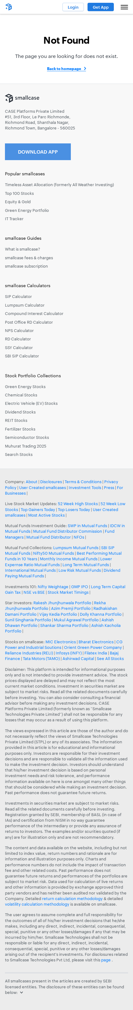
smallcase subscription (26, 266)
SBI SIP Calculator (22, 355)
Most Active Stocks (46, 515)
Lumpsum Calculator (25, 305)
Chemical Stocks (21, 394)
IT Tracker (14, 218)
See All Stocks (110, 658)
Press (109, 487)
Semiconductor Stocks (27, 437)
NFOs (79, 537)
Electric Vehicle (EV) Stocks (31, 403)
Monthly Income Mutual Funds (68, 558)
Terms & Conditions (83, 481)
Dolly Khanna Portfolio (101, 614)
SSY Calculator (19, 347)
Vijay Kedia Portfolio (58, 614)
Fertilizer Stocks (20, 428)
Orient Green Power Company (93, 647)
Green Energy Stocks (25, 386)
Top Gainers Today (38, 509)
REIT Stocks (16, 420)
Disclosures (51, 481)
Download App (38, 152)
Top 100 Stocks (19, 193)
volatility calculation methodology (37, 904)
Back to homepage (64, 68)
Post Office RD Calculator (29, 322)
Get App (101, 7)
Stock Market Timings (68, 592)
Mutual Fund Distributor (48, 537)
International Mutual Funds (30, 570)
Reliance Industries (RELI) (29, 652)
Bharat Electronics (96, 641)
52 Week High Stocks (78, 503)
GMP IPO (79, 586)
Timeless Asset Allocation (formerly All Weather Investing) (59, 184)
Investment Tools (85, 487)
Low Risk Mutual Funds (79, 570)
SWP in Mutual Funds (87, 525)
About (31, 481)
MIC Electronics (60, 641)
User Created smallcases (42, 487)
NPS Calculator (19, 330)
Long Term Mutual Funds (85, 564)
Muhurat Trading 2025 (25, 446)
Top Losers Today (74, 509)
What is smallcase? (22, 249)
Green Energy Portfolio (27, 210)
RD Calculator (18, 338)
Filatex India (96, 652)
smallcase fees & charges (29, 257)
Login (73, 7)
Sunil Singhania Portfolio (28, 619)
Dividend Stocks (20, 411)
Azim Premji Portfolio (71, 608)
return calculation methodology (72, 898)
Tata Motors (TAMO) (41, 658)
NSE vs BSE (34, 592)
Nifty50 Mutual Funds (53, 553)
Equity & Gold (18, 201)
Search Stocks (18, 454)
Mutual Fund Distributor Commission (67, 531)
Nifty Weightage (53, 586)
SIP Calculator (18, 296)
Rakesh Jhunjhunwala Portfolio (62, 602)
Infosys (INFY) (69, 652)
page (106, 959)
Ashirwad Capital (78, 658)
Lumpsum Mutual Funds (75, 547)
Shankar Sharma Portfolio (64, 625)
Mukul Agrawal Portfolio (76, 619)
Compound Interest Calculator (34, 313)
